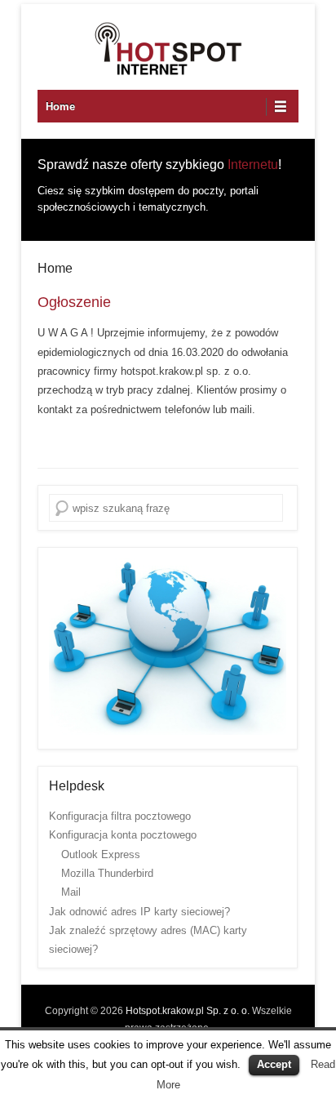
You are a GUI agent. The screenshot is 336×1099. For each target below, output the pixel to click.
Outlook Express (100, 854)
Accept (274, 1064)
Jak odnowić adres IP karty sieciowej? (139, 911)
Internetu (253, 164)
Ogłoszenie (74, 302)
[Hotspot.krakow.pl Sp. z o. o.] (168, 49)
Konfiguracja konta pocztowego (123, 835)
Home (60, 106)
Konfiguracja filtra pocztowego (120, 816)
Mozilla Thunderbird (107, 873)
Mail (71, 892)
